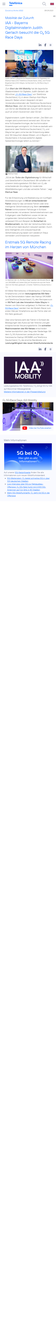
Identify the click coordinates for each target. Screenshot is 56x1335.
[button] (40, 45)
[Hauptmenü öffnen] (4, 4)
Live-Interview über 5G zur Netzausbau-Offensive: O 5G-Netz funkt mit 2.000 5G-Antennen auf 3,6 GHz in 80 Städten (26, 487)
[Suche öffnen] (44, 4)
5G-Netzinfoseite (22, 472)
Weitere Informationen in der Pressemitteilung (24, 391)
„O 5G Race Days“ (23, 94)
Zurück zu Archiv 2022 (14, 10)
